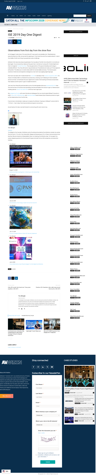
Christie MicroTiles (21, 66)
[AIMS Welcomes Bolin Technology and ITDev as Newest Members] (76, 68)
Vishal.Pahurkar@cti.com (77, 316)
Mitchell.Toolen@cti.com (76, 248)
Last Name (39, 393)
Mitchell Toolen (74, 242)
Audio (76, 414)
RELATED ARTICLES (14, 315)
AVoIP (76, 420)
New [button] (39, 433)
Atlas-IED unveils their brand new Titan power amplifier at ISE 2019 (19, 288)
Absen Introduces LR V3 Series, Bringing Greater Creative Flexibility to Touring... (80, 115)
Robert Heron (74, 269)
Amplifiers (67, 392)
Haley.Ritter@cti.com (75, 215)
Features (10, 28)
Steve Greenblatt (74, 289)
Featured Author (74, 208)
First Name (39, 384)
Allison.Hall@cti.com (75, 147)
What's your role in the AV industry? (46, 421)
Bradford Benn (74, 181)
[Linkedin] (87, 1)
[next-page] (11, 338)
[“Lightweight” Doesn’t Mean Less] (34, 324)
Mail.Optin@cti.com (75, 228)
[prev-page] (9, 338)
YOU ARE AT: (7, 24)
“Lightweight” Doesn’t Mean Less (33, 331)
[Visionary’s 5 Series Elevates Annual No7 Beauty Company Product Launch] (69, 420)
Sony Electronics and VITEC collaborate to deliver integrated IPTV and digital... (79, 92)
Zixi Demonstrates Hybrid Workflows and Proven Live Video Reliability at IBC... (78, 107)
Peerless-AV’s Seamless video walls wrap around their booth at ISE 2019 (48, 288)
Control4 (33, 75)
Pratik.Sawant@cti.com (76, 262)
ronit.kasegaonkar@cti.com (77, 275)
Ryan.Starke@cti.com (76, 282)
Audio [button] (43, 433)
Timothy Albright (74, 302)
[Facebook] (83, 1)
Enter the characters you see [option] (46, 430)
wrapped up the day (15, 93)
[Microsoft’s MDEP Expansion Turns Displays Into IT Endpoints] (52, 324)
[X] (89, 1)
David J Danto (74, 194)
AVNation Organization (76, 154)
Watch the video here (22, 89)
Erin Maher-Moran (75, 201)
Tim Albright (11, 37)
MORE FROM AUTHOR (28, 315)
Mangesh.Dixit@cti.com (76, 235)
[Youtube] (91, 1)
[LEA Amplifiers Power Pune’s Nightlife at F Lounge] (67, 100)
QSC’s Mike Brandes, (19, 95)
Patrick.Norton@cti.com (76, 255)
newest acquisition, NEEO (51, 75)
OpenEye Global (31, 95)
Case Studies (77, 403)
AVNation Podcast (75, 161)
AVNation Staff (66, 82)
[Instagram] (85, 1)
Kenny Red (73, 221)
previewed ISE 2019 (51, 85)
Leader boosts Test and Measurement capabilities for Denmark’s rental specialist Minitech (84, 400)
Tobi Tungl (73, 309)
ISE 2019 (13, 269)
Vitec (12, 95)
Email (37, 402)
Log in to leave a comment (14, 347)
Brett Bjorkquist (74, 188)
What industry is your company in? (46, 411)
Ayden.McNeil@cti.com (76, 174)
